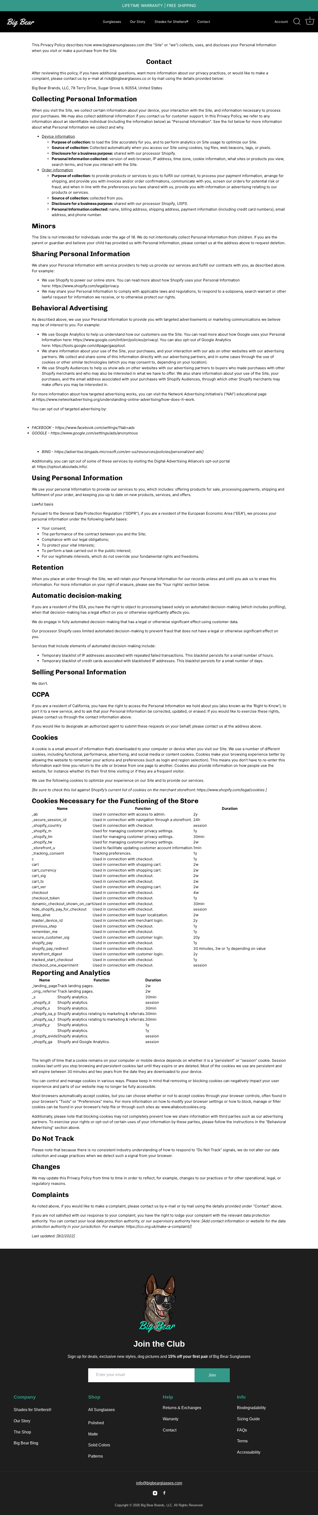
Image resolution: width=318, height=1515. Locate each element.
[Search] (296, 21)
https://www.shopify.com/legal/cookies (231, 789)
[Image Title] (155, 1493)
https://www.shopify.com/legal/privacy (85, 285)
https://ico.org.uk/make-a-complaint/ (158, 1226)
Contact (203, 22)
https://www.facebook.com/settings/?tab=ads (95, 427)
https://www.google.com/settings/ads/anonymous (94, 433)
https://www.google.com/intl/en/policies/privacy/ (115, 339)
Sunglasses (112, 22)
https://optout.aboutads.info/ (62, 466)
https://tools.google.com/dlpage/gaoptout (88, 345)
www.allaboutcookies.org (183, 1106)
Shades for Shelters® (171, 22)
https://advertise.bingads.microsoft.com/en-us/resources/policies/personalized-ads (128, 451)
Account (281, 22)
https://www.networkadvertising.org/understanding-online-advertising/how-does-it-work (115, 399)
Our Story (137, 22)
